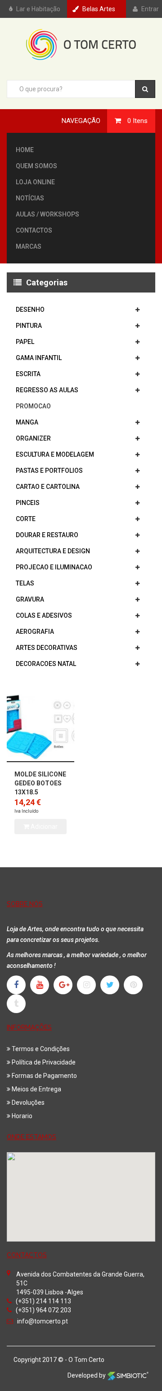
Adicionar (43, 826)
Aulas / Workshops (47, 214)
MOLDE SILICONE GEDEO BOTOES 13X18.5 (40, 783)
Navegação (81, 121)
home (25, 149)
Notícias (30, 198)
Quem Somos (36, 166)
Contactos (34, 230)
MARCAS (28, 246)
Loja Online (35, 182)
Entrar (150, 9)
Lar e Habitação (38, 9)
